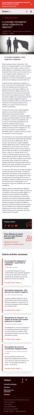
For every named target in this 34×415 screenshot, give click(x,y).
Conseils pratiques (10, 384)
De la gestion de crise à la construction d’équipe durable (16, 348)
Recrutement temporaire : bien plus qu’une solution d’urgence (16, 291)
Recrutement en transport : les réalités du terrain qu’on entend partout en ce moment (16, 319)
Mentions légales (20, 411)
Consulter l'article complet (12, 282)
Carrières (7, 394)
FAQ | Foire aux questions (9, 391)
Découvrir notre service (11, 242)
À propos (7, 387)
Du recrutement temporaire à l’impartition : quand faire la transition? (15, 263)
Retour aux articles (11, 18)
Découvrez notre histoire (9, 6)
